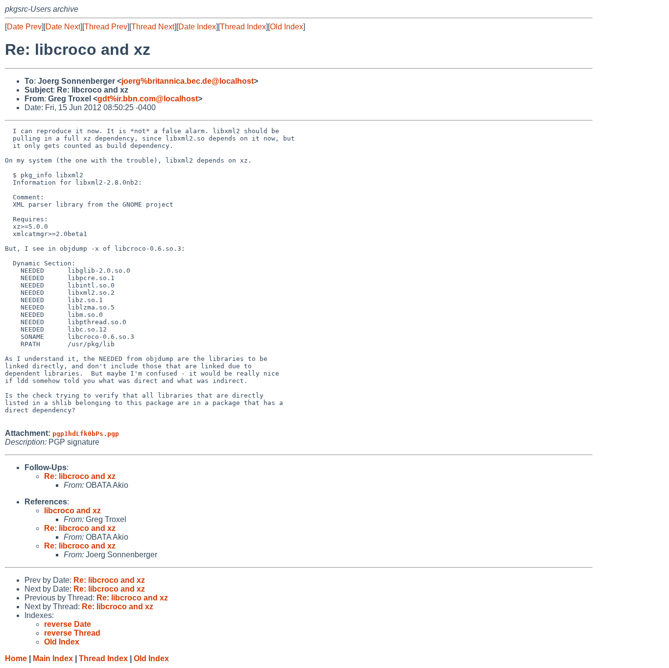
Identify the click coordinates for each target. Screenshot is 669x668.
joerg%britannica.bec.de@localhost (187, 81)
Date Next (63, 27)
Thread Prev (105, 27)
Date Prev (24, 27)
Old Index (286, 27)
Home (16, 658)
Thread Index (243, 27)
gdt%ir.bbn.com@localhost (147, 99)
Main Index (53, 658)
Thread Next (152, 27)
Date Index (197, 27)
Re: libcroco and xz (80, 476)
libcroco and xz (72, 510)
